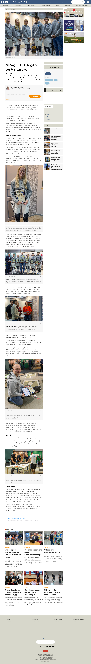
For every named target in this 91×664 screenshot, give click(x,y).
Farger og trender (46, 5)
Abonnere (9, 629)
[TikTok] (44, 646)
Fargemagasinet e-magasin (37, 621)
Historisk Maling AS (51, 111)
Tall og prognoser (31, 5)
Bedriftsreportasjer (58, 619)
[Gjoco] (74, 19)
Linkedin (23, 97)
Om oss (8, 619)
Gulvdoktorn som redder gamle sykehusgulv (32, 592)
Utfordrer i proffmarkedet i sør (53, 551)
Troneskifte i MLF (56, 129)
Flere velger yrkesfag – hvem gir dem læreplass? (56, 145)
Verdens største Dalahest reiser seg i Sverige (55, 159)
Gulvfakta (34, 627)
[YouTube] (53, 646)
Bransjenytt (5, 5)
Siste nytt (9, 529)
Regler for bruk (10, 623)
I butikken (55, 629)
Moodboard (34, 631)
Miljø (74, 623)
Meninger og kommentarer (82, 5)
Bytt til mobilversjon (11, 631)
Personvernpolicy (11, 625)
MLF (47, 83)
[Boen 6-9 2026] (74, 42)
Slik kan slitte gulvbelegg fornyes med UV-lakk (52, 592)
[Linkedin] (56, 90)
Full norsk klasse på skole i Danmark (56, 137)
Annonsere (34, 625)
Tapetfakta (34, 629)
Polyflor (48, 117)
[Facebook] (48, 90)
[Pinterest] (52, 90)
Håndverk (67, 5)
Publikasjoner (35, 619)
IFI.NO (33, 623)
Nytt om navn (75, 625)
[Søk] (83, 2)
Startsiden (7, 9)
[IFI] (45, 653)
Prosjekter (75, 629)
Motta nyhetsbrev (35, 96)
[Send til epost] (61, 90)
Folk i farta (56, 625)
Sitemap (8, 627)
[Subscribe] (53, 641)
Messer (74, 621)
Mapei (48, 114)
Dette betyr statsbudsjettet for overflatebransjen (56, 167)
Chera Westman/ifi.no (17, 87)
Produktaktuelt (17, 5)
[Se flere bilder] (60, 57)
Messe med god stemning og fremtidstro (55, 152)
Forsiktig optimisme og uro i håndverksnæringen (33, 552)
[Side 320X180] (74, 31)
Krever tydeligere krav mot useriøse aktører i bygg (13, 592)
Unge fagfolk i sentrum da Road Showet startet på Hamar (13, 553)
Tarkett (48, 119)
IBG (47, 112)
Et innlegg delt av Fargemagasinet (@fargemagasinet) (23, 520)
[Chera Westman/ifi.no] (41, 88)
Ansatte (9, 621)
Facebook (18, 97)
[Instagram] (41, 646)
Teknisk (57, 5)
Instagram (8, 99)
